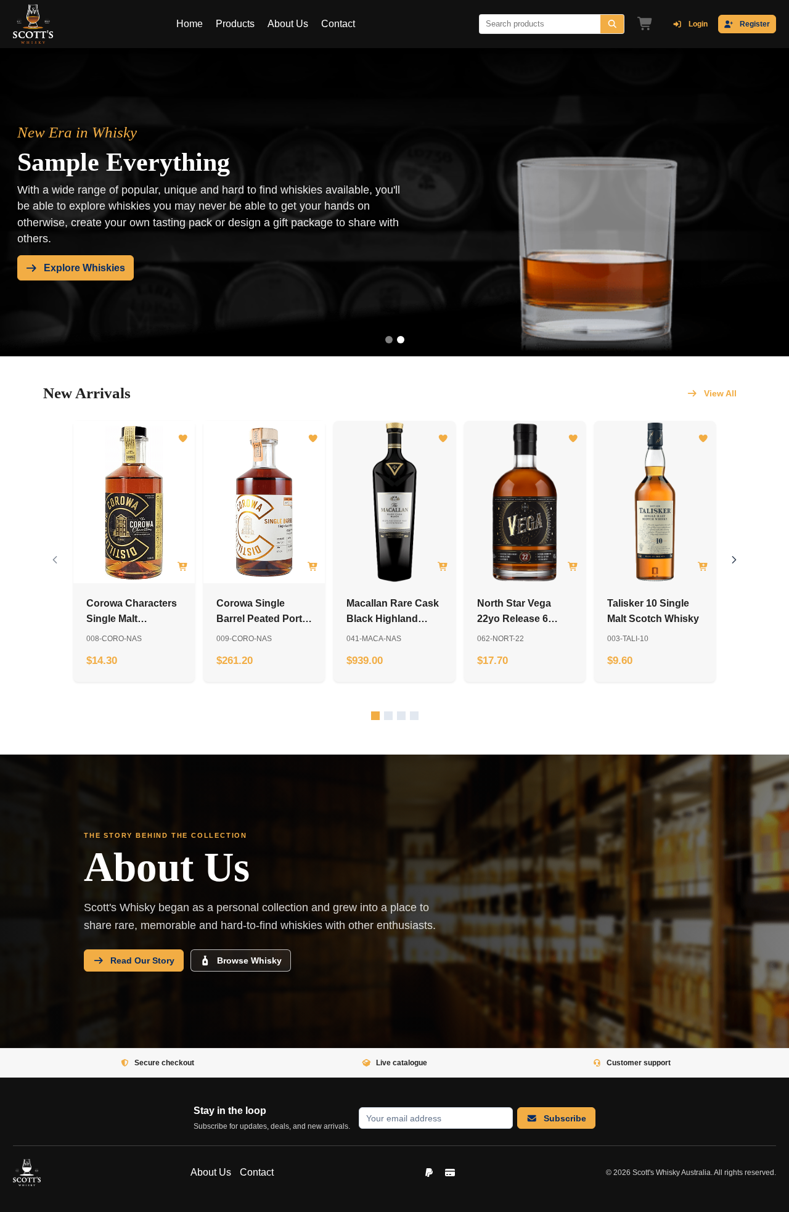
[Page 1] (389, 339)
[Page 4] (414, 715)
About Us (288, 23)
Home (189, 23)
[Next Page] (734, 560)
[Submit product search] (612, 24)
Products (235, 23)
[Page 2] (400, 339)
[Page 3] (401, 715)
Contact (338, 23)
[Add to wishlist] (183, 438)
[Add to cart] (183, 566)
